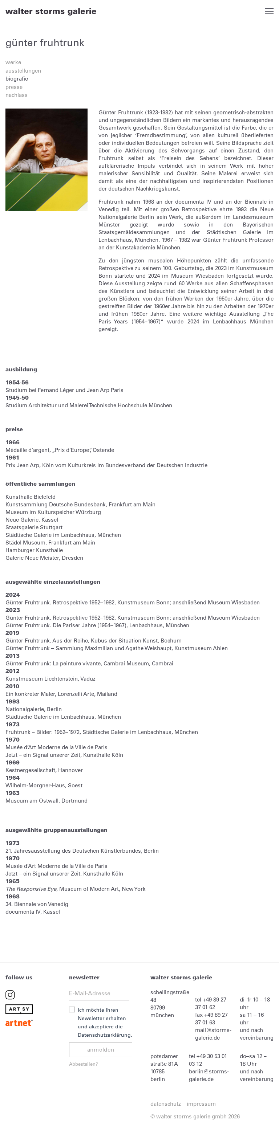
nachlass (16, 94)
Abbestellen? (83, 1064)
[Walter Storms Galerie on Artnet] (19, 1022)
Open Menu (269, 11)
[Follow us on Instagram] (10, 994)
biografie (16, 78)
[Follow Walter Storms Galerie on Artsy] (19, 1008)
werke (13, 62)
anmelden (100, 1049)
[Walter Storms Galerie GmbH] (50, 11)
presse (14, 86)
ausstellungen (23, 70)
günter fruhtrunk (44, 42)
